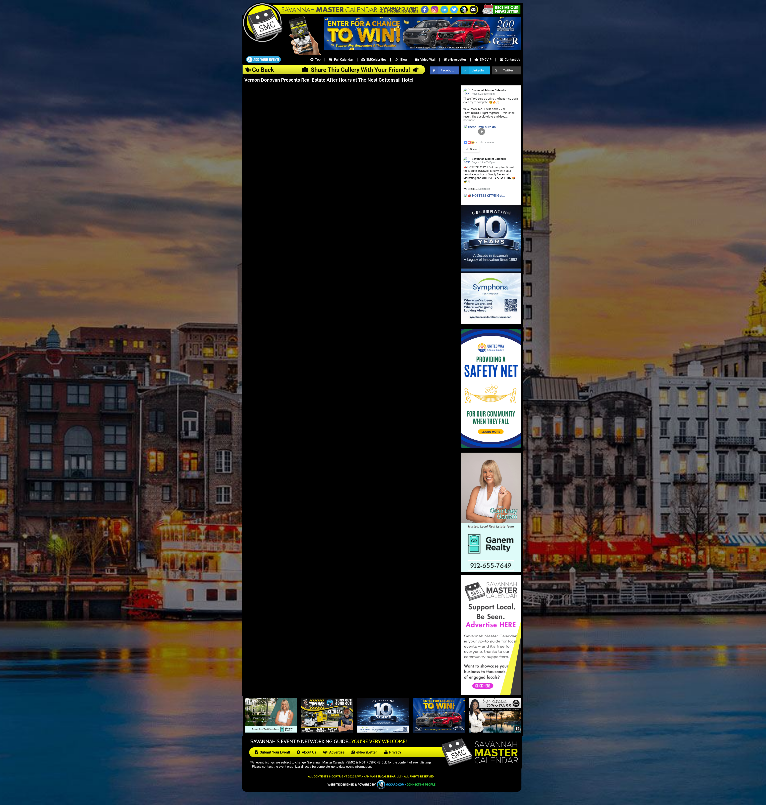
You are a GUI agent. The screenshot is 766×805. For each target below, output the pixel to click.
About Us (308, 752)
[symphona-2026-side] (491, 323)
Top (317, 59)
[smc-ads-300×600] (491, 693)
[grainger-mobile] (439, 731)
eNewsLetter (456, 59)
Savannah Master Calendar (489, 90)
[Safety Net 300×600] (491, 447)
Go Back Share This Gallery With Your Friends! (332, 69)
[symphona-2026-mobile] (383, 731)
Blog (402, 59)
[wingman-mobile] (327, 731)
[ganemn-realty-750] (271, 731)
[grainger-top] (422, 49)
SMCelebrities (375, 59)
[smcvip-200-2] (302, 54)
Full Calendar (342, 59)
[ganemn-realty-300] (491, 571)
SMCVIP (485, 59)
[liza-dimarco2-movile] (495, 731)
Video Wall (427, 59)
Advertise (336, 752)
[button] (463, 13)
